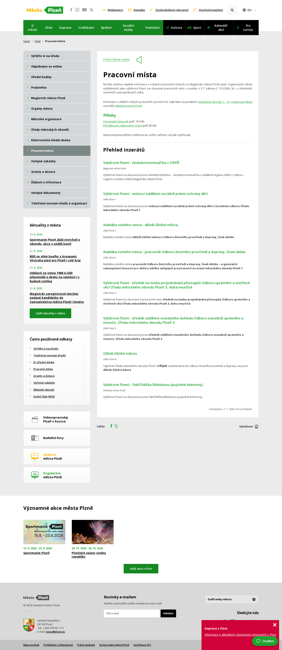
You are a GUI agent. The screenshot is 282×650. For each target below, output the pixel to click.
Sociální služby (128, 28)
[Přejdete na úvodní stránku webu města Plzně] (45, 10)
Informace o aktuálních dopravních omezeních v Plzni (240, 635)
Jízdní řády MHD (44, 396)
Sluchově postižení (211, 10)
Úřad (48, 28)
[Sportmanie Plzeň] (44, 532)
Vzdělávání (86, 28)
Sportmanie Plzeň (36, 553)
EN (249, 10)
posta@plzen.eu (55, 631)
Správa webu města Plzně (114, 645)
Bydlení (106, 28)
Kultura (176, 28)
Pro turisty (248, 28)
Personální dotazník (115, 121)
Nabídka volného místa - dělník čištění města (140, 224)
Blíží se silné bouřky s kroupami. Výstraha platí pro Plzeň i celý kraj (55, 258)
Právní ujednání (86, 645)
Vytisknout (246, 426)
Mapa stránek (31, 645)
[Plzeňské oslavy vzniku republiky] (93, 532)
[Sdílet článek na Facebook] (110, 427)
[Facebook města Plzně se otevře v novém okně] (70, 12)
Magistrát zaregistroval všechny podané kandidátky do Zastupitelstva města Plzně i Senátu (57, 298)
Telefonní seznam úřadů (49, 355)
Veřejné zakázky (44, 382)
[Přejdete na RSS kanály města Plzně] (91, 12)
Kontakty (139, 10)
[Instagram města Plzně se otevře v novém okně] (77, 12)
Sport (197, 28)
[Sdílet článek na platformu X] (117, 427)
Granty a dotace (44, 376)
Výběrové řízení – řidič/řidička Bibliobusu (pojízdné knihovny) (153, 384)
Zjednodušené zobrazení (171, 10)
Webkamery (115, 10)
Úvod (26, 41)
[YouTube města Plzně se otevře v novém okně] (84, 12)
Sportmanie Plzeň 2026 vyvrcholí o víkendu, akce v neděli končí (55, 242)
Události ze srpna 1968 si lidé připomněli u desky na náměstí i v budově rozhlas (54, 277)
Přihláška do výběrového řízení (122, 125)
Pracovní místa (43, 369)
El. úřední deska (43, 362)
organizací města (241, 102)
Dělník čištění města (120, 353)
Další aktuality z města (50, 313)
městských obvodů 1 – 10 (214, 102)
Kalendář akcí (220, 28)
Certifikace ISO (142, 645)
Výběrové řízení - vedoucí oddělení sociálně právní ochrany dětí (155, 193)
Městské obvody (43, 389)
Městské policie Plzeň (128, 106)
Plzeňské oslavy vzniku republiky (89, 555)
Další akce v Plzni (141, 569)
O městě (32, 28)
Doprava (65, 28)
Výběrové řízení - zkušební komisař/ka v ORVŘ (141, 162)
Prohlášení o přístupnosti (58, 645)
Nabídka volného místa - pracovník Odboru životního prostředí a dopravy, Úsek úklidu (174, 251)
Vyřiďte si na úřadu (45, 348)
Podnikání (152, 28)
